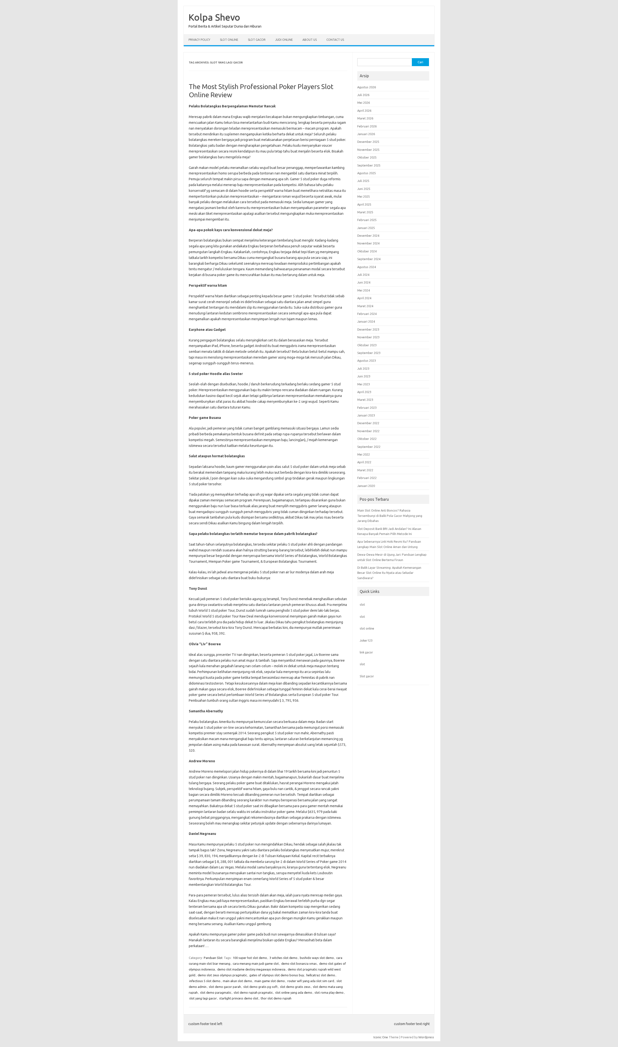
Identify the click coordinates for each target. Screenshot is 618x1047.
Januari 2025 (366, 227)
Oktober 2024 (367, 251)
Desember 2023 (368, 329)
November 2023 (368, 337)
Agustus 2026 (366, 87)
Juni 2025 (363, 188)
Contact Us (335, 39)
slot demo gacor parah (225, 986)
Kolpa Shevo (214, 17)
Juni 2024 (363, 282)
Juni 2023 (363, 376)
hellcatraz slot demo (320, 975)
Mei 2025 (363, 196)
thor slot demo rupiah (276, 998)
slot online (367, 628)
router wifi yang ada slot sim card (310, 981)
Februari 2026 (367, 126)
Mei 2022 (363, 454)
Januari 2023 (366, 415)
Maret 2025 (365, 212)
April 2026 (364, 110)
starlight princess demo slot (238, 998)
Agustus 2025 (366, 173)
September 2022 (368, 446)
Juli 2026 (363, 95)
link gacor (366, 652)
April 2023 (364, 392)
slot (362, 604)
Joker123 (366, 640)
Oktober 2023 (367, 345)
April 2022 (364, 462)
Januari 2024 (366, 321)
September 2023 (368, 352)
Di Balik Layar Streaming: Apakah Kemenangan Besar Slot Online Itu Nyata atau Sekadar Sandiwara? (389, 573)
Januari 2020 (366, 485)
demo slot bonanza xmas (299, 963)
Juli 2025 (363, 180)
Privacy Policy (199, 39)
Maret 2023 (365, 399)
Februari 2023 (367, 407)
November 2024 (368, 243)
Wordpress (426, 1037)
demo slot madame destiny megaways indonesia (251, 969)
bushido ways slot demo (317, 957)
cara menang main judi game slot (256, 963)
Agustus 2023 (366, 360)
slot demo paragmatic (215, 992)
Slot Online (229, 39)
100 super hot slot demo (250, 957)
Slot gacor (367, 676)
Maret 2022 (365, 470)
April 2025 (364, 204)
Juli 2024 (363, 274)
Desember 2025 (368, 141)
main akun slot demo (237, 981)
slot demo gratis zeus (295, 986)
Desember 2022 (368, 423)
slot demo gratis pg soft (260, 986)
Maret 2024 (365, 306)
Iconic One (380, 1037)
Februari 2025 (367, 220)
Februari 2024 (367, 313)
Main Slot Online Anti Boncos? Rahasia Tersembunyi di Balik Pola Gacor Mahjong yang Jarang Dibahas (389, 515)
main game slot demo (269, 981)
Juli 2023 (363, 368)
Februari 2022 (367, 477)
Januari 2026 (366, 134)
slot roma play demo (329, 992)
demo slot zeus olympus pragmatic (222, 975)
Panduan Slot (213, 957)
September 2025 (368, 165)
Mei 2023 (363, 384)
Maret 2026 (365, 118)
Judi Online (284, 39)
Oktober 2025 (367, 157)
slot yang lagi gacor (203, 998)
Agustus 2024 (366, 267)
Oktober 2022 (367, 438)
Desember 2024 (368, 235)
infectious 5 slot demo (204, 981)
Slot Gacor (257, 39)
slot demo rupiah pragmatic (253, 992)
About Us (309, 39)
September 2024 (368, 259)
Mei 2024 (363, 290)
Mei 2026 (363, 102)
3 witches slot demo (283, 957)
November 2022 (368, 431)
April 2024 (364, 298)
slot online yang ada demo (293, 992)
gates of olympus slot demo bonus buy (276, 975)
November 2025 (368, 149)
